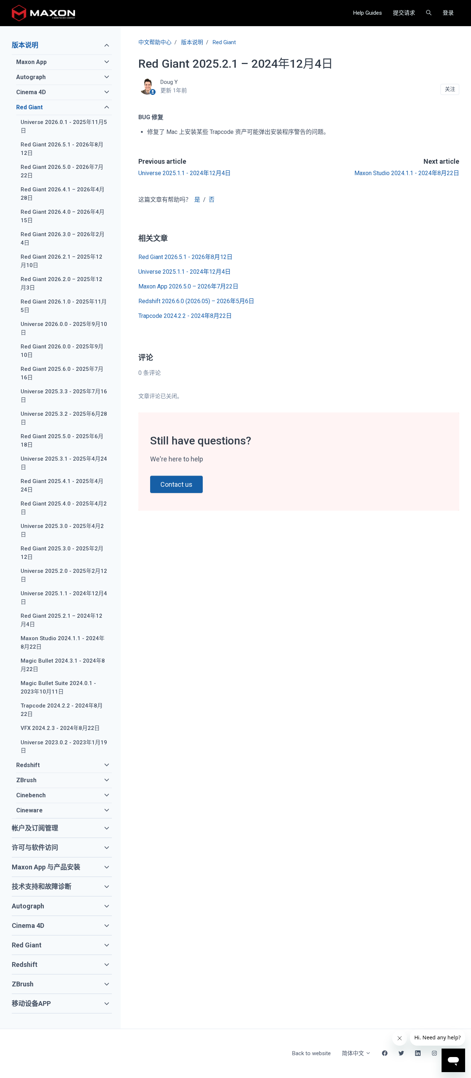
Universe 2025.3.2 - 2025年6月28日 (64, 418)
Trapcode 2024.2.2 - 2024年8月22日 (185, 315)
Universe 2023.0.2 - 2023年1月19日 (64, 746)
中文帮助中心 (154, 42)
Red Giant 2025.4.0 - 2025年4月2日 (64, 507)
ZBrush (26, 780)
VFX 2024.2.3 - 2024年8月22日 (60, 728)
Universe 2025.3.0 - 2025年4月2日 (62, 530)
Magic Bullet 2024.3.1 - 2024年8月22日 (63, 665)
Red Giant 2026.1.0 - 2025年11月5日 (64, 305)
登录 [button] (448, 13)
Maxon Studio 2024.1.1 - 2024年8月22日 (406, 173)
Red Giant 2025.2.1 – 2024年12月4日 (61, 620)
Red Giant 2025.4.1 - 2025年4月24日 (62, 485)
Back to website (311, 1053)
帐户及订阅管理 (35, 828)
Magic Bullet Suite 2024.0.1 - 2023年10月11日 (58, 687)
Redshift (28, 765)
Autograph (31, 77)
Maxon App (31, 61)
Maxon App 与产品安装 (46, 867)
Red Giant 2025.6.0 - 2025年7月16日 (62, 373)
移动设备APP (31, 1003)
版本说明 (192, 42)
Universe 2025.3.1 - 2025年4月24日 (64, 463)
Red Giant (224, 42)
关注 (450, 89)
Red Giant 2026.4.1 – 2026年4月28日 (63, 193)
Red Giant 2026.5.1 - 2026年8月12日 (185, 256)
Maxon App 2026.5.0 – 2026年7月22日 (188, 286)
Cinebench (31, 795)
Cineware (29, 810)
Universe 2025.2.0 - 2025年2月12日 (64, 575)
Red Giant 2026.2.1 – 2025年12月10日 (61, 261)
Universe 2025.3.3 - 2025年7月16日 (64, 395)
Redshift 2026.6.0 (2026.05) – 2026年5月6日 (196, 301)
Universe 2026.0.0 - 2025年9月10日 (64, 328)
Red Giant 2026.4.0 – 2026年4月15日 (63, 216)
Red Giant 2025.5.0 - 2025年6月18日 (62, 440)
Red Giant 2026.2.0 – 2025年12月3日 (61, 283)
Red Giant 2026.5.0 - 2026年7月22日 (62, 171)
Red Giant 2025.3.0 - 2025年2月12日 (62, 552)
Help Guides (367, 13)
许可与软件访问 (35, 847)
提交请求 (404, 13)
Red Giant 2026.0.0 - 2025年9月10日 (62, 350)
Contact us (176, 484)
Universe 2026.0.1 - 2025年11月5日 (64, 126)
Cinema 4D (31, 92)
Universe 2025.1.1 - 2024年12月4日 (184, 173)
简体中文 (353, 1053)
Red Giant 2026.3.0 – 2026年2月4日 (63, 238)
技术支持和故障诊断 (41, 886)
